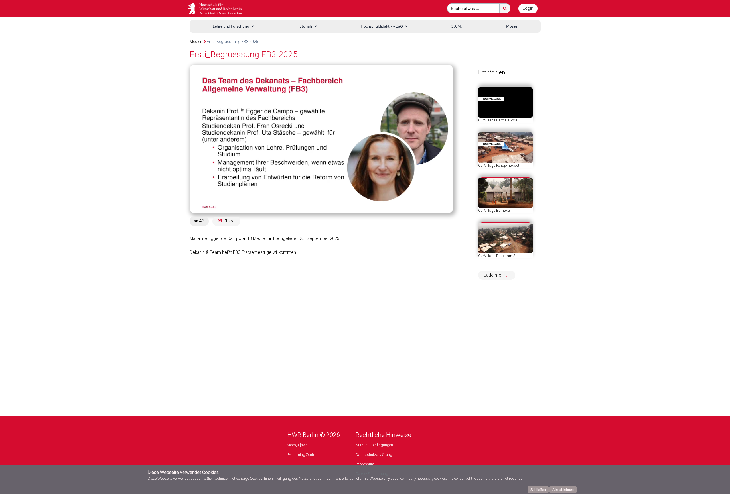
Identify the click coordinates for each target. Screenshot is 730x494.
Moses (511, 26)
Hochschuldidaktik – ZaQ (382, 26)
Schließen (538, 489)
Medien (196, 41)
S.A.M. (456, 26)
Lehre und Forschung (231, 26)
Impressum (365, 464)
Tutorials (305, 26)
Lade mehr (495, 275)
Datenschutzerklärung (374, 454)
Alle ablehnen (563, 489)
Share (228, 221)
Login (528, 8)
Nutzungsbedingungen (374, 445)
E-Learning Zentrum (303, 454)
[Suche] (504, 8)
